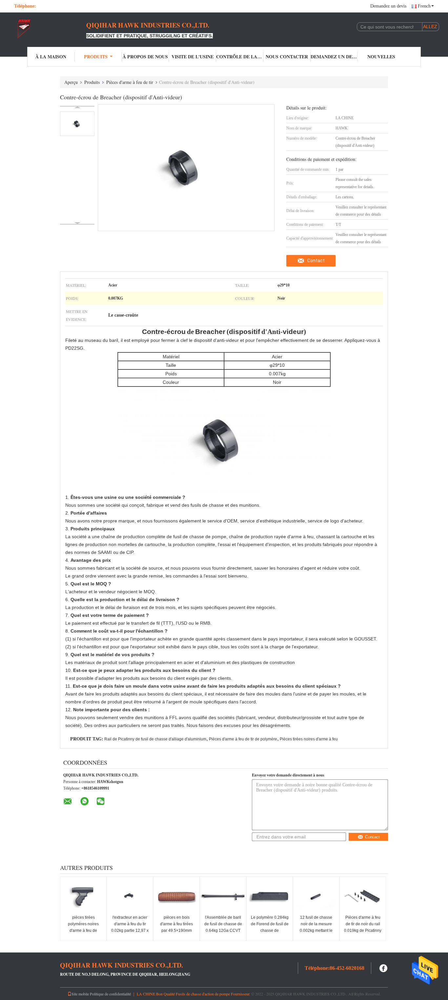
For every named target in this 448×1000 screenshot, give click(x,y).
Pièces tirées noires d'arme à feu (309, 739)
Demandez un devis (388, 6)
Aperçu (71, 82)
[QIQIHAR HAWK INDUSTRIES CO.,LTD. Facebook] (383, 967)
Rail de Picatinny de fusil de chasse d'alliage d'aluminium (155, 739)
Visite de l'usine (193, 56)
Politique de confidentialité (110, 993)
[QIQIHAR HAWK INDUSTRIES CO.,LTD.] (50, 29)
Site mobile (80, 993)
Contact (316, 260)
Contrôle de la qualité (239, 56)
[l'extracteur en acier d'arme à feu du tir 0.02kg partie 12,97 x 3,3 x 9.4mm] (130, 896)
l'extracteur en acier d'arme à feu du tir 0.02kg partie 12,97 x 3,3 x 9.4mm (130, 927)
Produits (96, 56)
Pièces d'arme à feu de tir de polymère (243, 739)
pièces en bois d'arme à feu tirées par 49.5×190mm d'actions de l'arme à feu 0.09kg (176, 930)
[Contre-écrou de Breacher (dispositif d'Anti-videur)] (77, 123)
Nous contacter (287, 56)
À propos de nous (145, 56)
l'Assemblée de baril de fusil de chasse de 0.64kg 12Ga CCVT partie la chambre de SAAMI (223, 930)
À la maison (50, 56)
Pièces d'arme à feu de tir (129, 82)
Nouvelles (381, 56)
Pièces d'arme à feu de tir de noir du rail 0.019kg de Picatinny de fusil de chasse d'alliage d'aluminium (363, 930)
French (424, 6)
